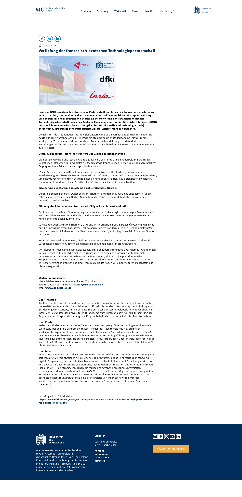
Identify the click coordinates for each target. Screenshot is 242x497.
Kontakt (99, 450)
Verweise (99, 460)
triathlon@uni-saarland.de (87, 284)
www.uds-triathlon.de (58, 287)
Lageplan (99, 435)
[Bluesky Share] (50, 39)
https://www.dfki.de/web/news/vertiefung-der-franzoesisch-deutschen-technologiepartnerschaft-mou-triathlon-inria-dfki (96, 401)
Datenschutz (101, 457)
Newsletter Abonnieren (171, 449)
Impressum (101, 454)
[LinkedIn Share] (57, 39)
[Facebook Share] (42, 39)
